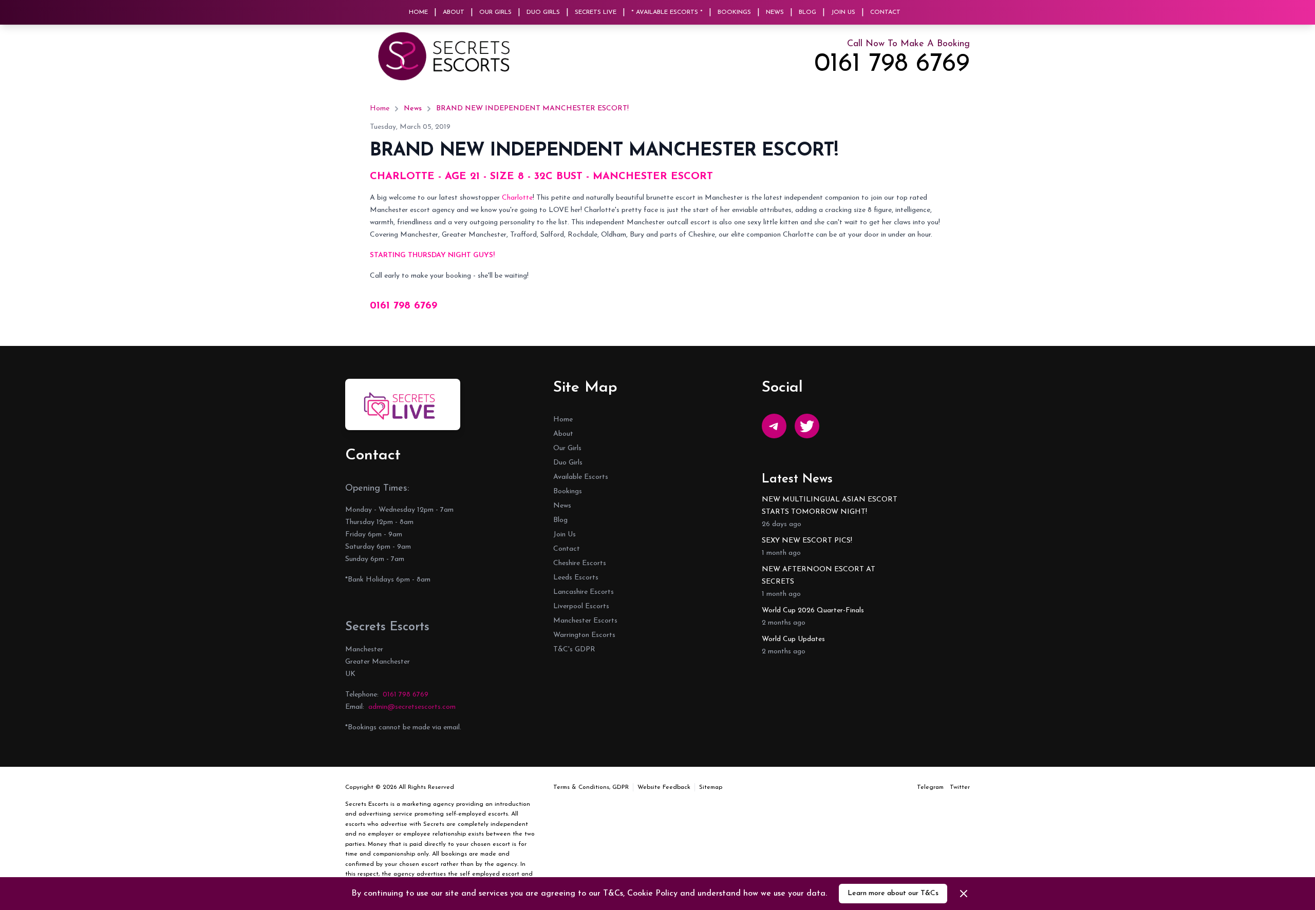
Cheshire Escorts (579, 563)
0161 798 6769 (892, 64)
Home (418, 12)
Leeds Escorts (575, 578)
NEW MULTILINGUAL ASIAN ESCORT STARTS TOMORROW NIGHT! (829, 506)
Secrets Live (595, 12)
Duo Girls (543, 12)
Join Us (843, 12)
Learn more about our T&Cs (893, 893)
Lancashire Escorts (583, 592)
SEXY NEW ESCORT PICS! (807, 541)
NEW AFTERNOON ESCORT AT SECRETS (818, 576)
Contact (885, 12)
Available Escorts (580, 477)
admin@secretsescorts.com (412, 707)
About (453, 12)
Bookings (734, 12)
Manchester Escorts (585, 621)
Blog (807, 12)
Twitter (960, 787)
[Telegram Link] (774, 426)
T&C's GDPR (574, 649)
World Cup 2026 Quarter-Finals (813, 610)
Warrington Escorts (584, 635)
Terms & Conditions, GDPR (591, 787)
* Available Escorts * (667, 12)
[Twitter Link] (807, 426)
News (775, 12)
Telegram (930, 787)
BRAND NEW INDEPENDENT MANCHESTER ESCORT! (532, 108)
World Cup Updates (793, 639)
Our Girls (495, 12)
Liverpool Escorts (581, 606)
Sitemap (710, 787)
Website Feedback (663, 787)
